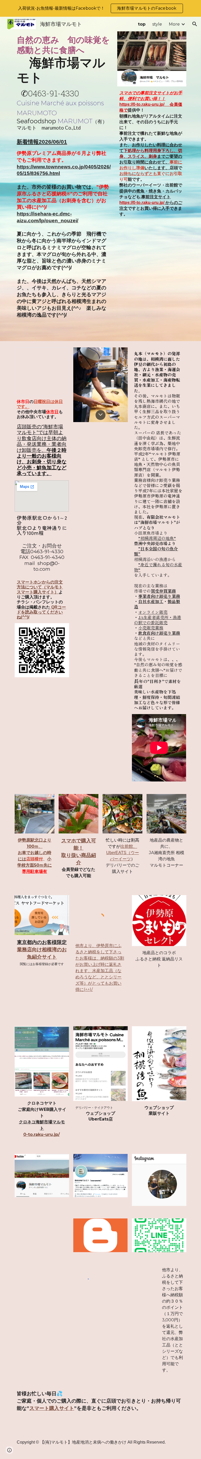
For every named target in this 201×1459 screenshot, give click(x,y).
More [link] (174, 24)
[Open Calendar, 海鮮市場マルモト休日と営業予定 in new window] (59, 354)
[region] (100, 8)
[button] (194, 24)
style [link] (157, 24)
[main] (64, 83)
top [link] (142, 24)
